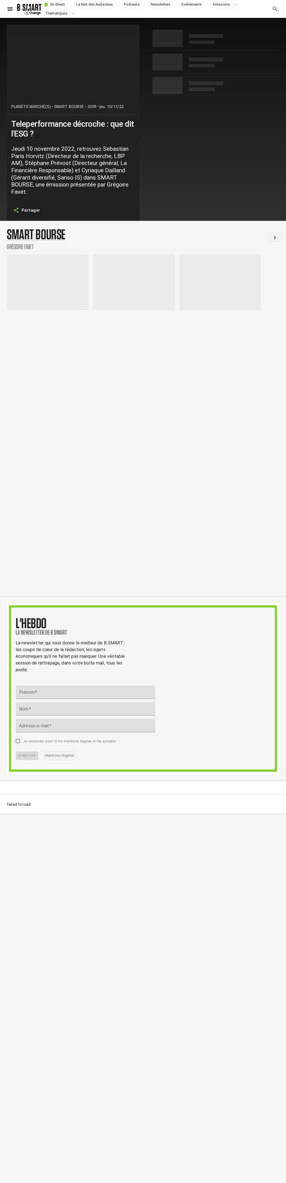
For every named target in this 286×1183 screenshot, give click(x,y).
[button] (55, 4)
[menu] (10, 9)
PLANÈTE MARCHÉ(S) (31, 106)
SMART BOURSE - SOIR (75, 106)
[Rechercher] (275, 9)
